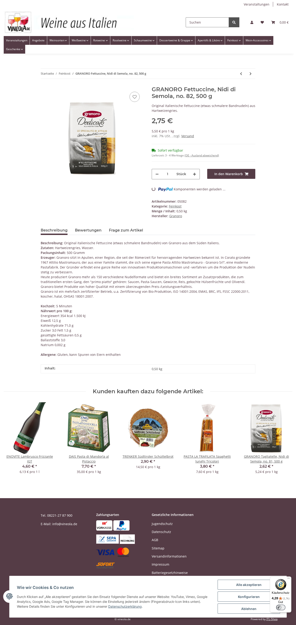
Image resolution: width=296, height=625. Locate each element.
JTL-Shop (272, 619)
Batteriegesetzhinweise (170, 572)
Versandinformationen (169, 556)
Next (285, 441)
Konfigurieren (249, 597)
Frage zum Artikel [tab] (126, 230)
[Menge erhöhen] (194, 174)
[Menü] (288, 579)
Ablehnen (248, 609)
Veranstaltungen (256, 4)
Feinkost (175, 206)
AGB (155, 540)
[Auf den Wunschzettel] (135, 97)
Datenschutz (161, 532)
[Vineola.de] (69, 22)
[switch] (280, 607)
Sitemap (158, 548)
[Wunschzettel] (262, 22)
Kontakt (283, 4)
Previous (11, 441)
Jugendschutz (162, 523)
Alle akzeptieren (249, 585)
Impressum (160, 564)
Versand (187, 136)
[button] (252, 22)
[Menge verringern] (157, 174)
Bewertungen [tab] (88, 230)
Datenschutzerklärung (125, 606)
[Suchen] (234, 22)
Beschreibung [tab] (54, 230)
